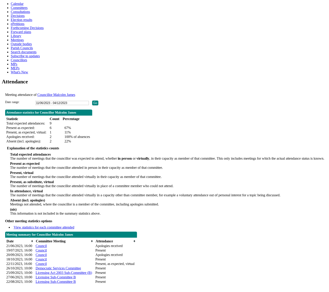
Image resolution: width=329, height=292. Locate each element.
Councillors (19, 60)
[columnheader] (19, 241)
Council (41, 246)
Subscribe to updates (25, 56)
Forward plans (21, 32)
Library (16, 36)
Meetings (17, 40)
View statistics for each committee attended (44, 227)
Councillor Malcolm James (56, 95)
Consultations (20, 12)
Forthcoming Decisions (27, 28)
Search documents (23, 52)
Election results (21, 20)
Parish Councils (22, 48)
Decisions (18, 16)
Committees (19, 8)
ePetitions (17, 24)
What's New (19, 72)
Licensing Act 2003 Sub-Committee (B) (64, 273)
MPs (14, 64)
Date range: (12, 102)
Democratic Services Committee (58, 268)
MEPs (15, 68)
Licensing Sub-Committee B (56, 277)
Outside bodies (21, 44)
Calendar (17, 4)
